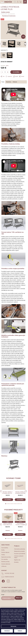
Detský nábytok (5, 552)
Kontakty (16, 562)
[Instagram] (8, 581)
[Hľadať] (15, 2)
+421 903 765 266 (9, 573)
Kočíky (3, 550)
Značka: (5, 12)
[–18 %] (7, 517)
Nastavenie (13, 626)
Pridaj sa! (18, 597)
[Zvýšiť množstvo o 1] (7, 72)
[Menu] (25, 2)
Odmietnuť (7, 631)
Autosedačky (4, 547)
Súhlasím (20, 631)
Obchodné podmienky (19, 549)
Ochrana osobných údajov (18, 556)
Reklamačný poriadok (19, 551)
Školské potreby (5, 561)
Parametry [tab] (8, 82)
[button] (5, 504)
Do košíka (16, 72)
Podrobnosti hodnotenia (8, 16)
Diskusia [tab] (15, 82)
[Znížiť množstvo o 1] (2, 72)
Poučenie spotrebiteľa (19, 553)
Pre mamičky (4, 559)
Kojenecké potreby (6, 557)
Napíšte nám (17, 560)
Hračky (3, 554)
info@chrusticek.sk (9, 576)
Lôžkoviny (3, 566)
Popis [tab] (3, 82)
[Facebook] (3, 581)
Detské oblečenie (5, 564)
